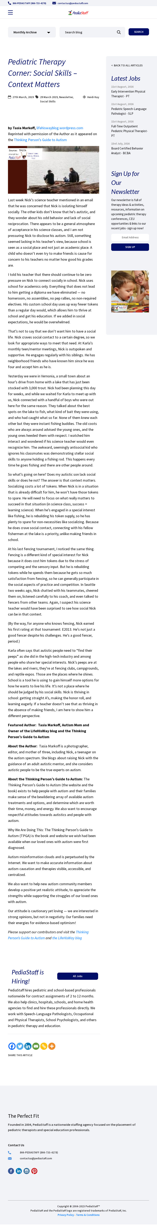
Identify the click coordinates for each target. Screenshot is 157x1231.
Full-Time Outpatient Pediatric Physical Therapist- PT (129, 131)
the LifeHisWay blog (67, 938)
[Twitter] (20, 1046)
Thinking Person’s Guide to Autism (40, 139)
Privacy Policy (66, 1214)
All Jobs (77, 976)
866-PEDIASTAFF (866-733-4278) (29, 3)
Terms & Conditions (88, 1214)
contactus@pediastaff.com (73, 3)
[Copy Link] (43, 1046)
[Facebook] (12, 1046)
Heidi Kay (93, 97)
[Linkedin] (27, 1046)
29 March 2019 (49, 97)
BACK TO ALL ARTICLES (128, 65)
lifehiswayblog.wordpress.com (60, 128)
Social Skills (48, 101)
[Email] (35, 1046)
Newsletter (66, 97)
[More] (51, 1046)
